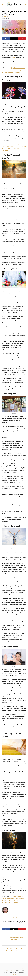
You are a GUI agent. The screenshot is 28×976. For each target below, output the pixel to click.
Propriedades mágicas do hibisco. (10, 902)
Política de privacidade (7, 968)
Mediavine (14, 974)
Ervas (13, 57)
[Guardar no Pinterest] (22, 38)
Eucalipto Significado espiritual (16, 70)
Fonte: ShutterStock (14, 35)
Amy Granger (5, 16)
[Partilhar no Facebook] (6, 38)
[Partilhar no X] (14, 38)
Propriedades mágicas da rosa (10, 148)
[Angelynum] (13, 4)
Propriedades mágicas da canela (10, 900)
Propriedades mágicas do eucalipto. (11, 72)
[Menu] (2, 4)
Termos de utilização (9, 970)
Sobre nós (15, 968)
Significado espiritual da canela (15, 898)
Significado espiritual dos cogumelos (16, 146)
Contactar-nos (22, 968)
